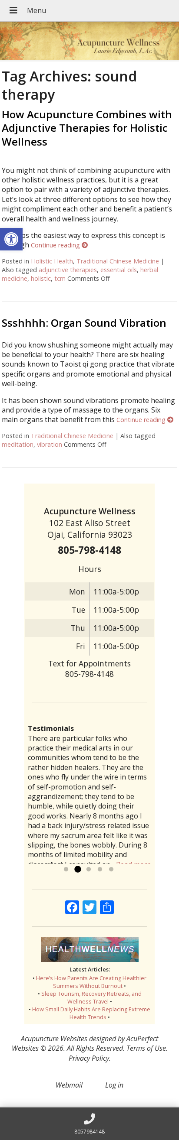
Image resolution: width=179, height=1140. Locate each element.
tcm (60, 278)
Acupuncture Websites (54, 1038)
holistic (41, 278)
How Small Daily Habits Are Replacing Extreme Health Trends (91, 1013)
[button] (11, 239)
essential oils (118, 270)
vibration (49, 444)
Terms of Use (146, 1048)
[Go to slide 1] (66, 869)
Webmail (69, 1085)
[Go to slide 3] (88, 869)
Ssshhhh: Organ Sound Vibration (84, 322)
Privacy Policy (89, 1058)
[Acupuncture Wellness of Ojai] (89, 42)
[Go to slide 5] (111, 869)
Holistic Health (52, 261)
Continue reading (56, 245)
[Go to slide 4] (100, 869)
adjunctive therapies (68, 270)
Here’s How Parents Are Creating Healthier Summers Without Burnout (91, 982)
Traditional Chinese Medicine (117, 261)
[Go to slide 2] (77, 869)
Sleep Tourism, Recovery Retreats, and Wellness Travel (91, 997)
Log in (114, 1085)
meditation (17, 444)
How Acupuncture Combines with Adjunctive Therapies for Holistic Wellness (87, 127)
